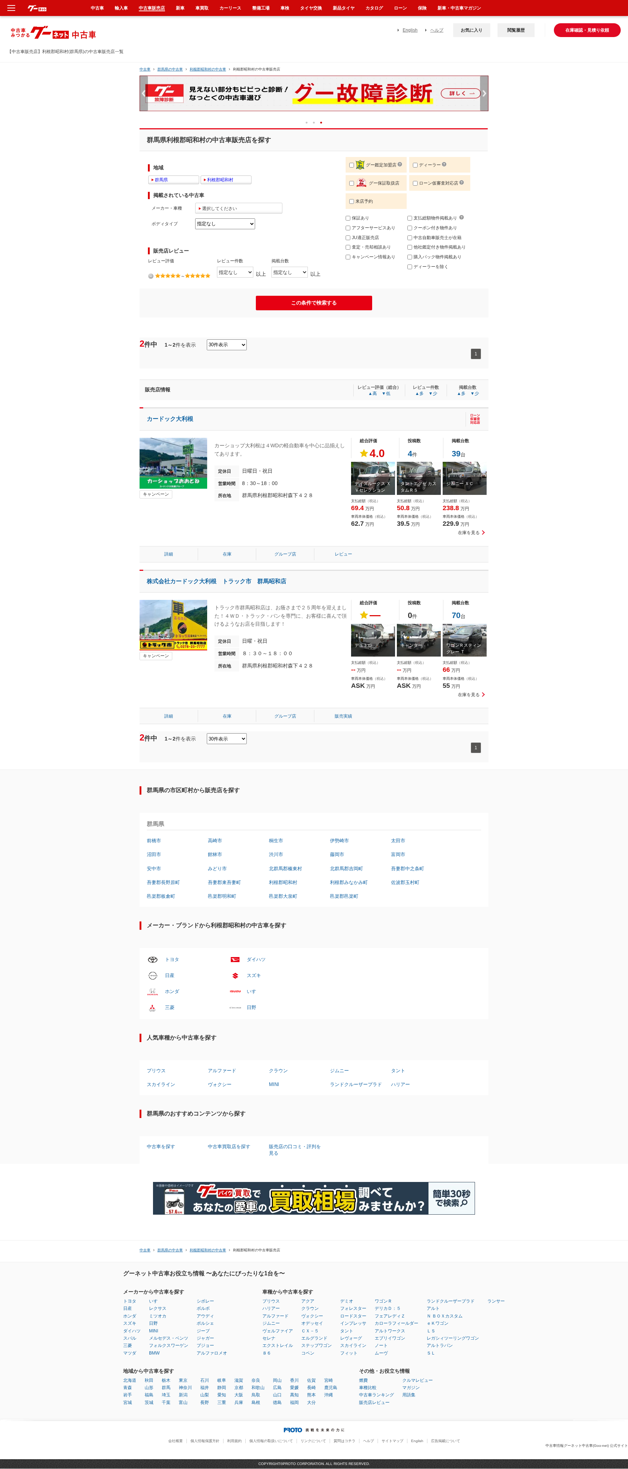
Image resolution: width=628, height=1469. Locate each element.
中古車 (145, 69)
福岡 (294, 1402)
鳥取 (255, 1394)
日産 (169, 975)
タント (398, 1070)
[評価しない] (150, 276)
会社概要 (175, 1441)
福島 (149, 1394)
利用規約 (234, 1441)
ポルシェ (205, 1323)
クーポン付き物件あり (435, 227)
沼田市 (154, 854)
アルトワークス (390, 1330)
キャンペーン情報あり (373, 256)
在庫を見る (469, 532)
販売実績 (343, 716)
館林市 (215, 854)
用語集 (408, 1394)
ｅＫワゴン (437, 1323)
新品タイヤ (344, 8)
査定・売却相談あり (371, 247)
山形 (149, 1387)
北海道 (129, 1380)
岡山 (277, 1380)
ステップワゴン (316, 1345)
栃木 (166, 1380)
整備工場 (261, 8)
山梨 (204, 1394)
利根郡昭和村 (283, 882)
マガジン (411, 1387)
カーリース (230, 8)
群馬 (166, 1387)
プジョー (205, 1345)
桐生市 (276, 840)
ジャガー (205, 1338)
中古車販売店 (152, 8)
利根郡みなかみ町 (349, 882)
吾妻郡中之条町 (407, 868)
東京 (183, 1380)
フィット (349, 1353)
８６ (266, 1353)
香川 (294, 1380)
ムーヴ (381, 1353)
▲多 (419, 393)
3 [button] (323, 122)
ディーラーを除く (431, 266)
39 (456, 453)
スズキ (254, 975)
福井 (204, 1387)
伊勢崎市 (339, 840)
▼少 (432, 393)
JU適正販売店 (365, 237)
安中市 (154, 868)
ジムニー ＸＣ (460, 483)
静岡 (221, 1387)
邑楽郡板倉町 (161, 896)
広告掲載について (445, 1441)
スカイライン (161, 1084)
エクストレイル (277, 1345)
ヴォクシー (220, 1084)
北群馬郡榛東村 (285, 868)
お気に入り (472, 30)
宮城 (127, 1402)
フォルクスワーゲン (168, 1345)
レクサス (157, 1308)
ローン (400, 8)
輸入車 (121, 8)
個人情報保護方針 (205, 1441)
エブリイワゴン (390, 1338)
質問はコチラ (344, 1441)
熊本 (311, 1394)
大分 (311, 1402)
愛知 (221, 1394)
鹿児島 (330, 1387)
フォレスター (353, 1308)
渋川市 (276, 854)
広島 (277, 1387)
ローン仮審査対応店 (438, 183)
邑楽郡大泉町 (283, 896)
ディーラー (430, 165)
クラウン (278, 1070)
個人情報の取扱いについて (271, 1441)
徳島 (277, 1402)
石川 (204, 1380)
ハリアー (400, 1084)
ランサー (496, 1301)
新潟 (183, 1394)
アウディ (205, 1316)
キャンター (411, 645)
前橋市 (154, 840)
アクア (307, 1301)
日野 (251, 1007)
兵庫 (238, 1402)
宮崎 (328, 1380)
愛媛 (294, 1387)
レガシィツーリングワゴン (453, 1338)
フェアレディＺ (390, 1316)
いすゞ (254, 991)
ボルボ (203, 1308)
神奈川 (185, 1387)
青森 (127, 1387)
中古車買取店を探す (229, 1146)
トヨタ (172, 959)
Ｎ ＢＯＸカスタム (445, 1316)
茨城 (149, 1402)
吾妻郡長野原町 (163, 882)
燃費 (363, 1380)
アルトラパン (440, 1345)
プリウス (156, 1070)
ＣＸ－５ (310, 1330)
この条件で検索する (314, 303)
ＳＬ (431, 1353)
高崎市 (215, 840)
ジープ (203, 1330)
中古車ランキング (376, 1394)
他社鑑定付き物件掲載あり (440, 247)
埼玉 (166, 1394)
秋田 (149, 1380)
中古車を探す (161, 1146)
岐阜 (221, 1380)
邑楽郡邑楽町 (344, 896)
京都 (238, 1387)
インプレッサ (353, 1323)
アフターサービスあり (373, 227)
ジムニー (339, 1070)
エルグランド (314, 1338)
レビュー (343, 554)
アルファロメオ (212, 1353)
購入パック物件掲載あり (438, 256)
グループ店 (285, 554)
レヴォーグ (351, 1338)
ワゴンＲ (383, 1301)
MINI (274, 1084)
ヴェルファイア (277, 1330)
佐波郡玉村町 (405, 882)
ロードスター (353, 1316)
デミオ (346, 1301)
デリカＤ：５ (388, 1308)
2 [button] (316, 122)
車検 (285, 8)
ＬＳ (431, 1330)
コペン (307, 1353)
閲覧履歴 (516, 30)
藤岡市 (337, 854)
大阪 (238, 1394)
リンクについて (313, 1441)
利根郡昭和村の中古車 (208, 69)
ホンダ (172, 991)
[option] (314, 96)
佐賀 (311, 1380)
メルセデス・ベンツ (168, 1338)
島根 (255, 1402)
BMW (154, 1353)
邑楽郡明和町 (222, 896)
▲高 (372, 393)
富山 (183, 1402)
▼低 (386, 393)
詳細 (168, 554)
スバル (129, 1338)
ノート (381, 1345)
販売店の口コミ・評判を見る (295, 1150)
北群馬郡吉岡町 (346, 868)
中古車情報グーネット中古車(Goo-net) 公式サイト (587, 1446)
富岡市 (398, 854)
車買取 (202, 8)
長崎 (311, 1387)
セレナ (268, 1338)
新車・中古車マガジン (459, 8)
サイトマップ (392, 1441)
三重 (221, 1402)
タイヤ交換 (311, 8)
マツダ (129, 1353)
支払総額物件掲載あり (435, 218)
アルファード (222, 1070)
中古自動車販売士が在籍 (438, 237)
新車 (180, 8)
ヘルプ (436, 30)
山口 (277, 1394)
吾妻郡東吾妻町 (224, 882)
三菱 (169, 1007)
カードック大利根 (170, 419)
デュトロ (363, 645)
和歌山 (258, 1387)
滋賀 (238, 1380)
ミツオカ (157, 1316)
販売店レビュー (374, 1402)
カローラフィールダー (396, 1323)
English (410, 30)
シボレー (205, 1301)
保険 (422, 8)
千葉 (166, 1402)
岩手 (127, 1394)
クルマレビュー (417, 1380)
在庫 (227, 554)
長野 (204, 1402)
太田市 (398, 840)
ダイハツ (256, 959)
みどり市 (217, 868)
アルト (433, 1308)
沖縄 (328, 1394)
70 (456, 615)
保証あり (360, 218)
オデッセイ (312, 1323)
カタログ (374, 8)
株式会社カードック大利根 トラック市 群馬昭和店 (219, 581)
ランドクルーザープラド (356, 1084)
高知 (294, 1394)
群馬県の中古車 (170, 69)
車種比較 (368, 1387)
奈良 (255, 1380)
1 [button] (309, 122)
